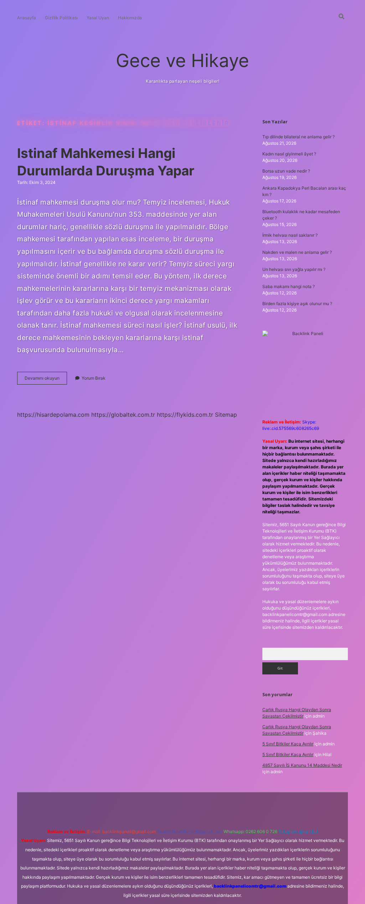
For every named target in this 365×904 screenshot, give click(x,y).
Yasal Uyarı (98, 17)
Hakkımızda (130, 17)
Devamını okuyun (46, 380)
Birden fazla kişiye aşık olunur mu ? (297, 303)
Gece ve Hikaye (182, 60)
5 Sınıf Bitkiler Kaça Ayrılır (287, 743)
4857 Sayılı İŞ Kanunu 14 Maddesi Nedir (302, 765)
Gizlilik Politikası (61, 17)
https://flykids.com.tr (185, 414)
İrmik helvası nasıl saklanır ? (290, 235)
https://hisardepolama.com (53, 414)
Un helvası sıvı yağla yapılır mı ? (293, 269)
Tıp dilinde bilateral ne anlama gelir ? (298, 136)
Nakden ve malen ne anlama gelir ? (297, 252)
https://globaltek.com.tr (123, 414)
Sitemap (226, 414)
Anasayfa (26, 17)
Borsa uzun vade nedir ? (286, 171)
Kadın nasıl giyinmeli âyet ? (289, 153)
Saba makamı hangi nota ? (288, 286)
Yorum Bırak (94, 378)
